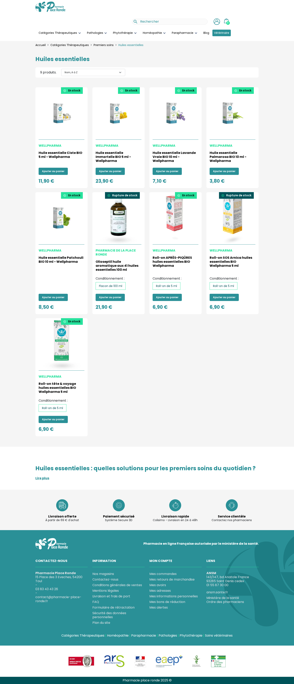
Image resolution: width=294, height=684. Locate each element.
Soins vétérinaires (219, 636)
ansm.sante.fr (217, 592)
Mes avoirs (157, 585)
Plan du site (101, 622)
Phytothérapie (123, 33)
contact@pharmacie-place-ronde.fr (58, 599)
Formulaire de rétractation (113, 607)
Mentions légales (105, 590)
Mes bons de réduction (167, 602)
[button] (217, 21)
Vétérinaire (221, 33)
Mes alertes (158, 607)
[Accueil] (50, 7)
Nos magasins (103, 574)
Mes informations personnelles (173, 596)
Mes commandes (163, 574)
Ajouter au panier (53, 171)
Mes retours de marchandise (172, 579)
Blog (206, 33)
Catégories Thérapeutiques (58, 33)
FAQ (95, 602)
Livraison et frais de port (111, 596)
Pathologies (95, 33)
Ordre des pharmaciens (225, 602)
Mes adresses (160, 590)
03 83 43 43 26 (46, 589)
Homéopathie (153, 33)
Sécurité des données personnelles (109, 615)
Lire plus (42, 478)
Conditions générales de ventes (117, 585)
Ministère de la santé (222, 598)
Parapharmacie (183, 33)
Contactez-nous (105, 579)
